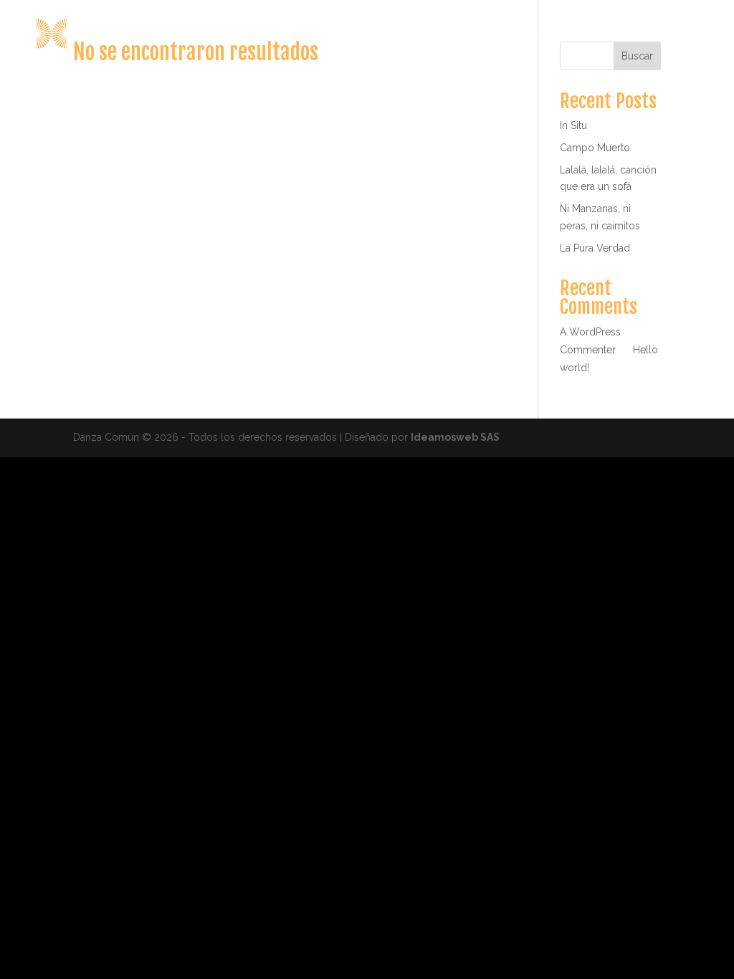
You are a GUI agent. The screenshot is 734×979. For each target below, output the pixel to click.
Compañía (438, 34)
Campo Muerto (595, 147)
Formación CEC (538, 34)
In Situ (573, 125)
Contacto (686, 34)
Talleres (620, 34)
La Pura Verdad (595, 248)
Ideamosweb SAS (455, 437)
